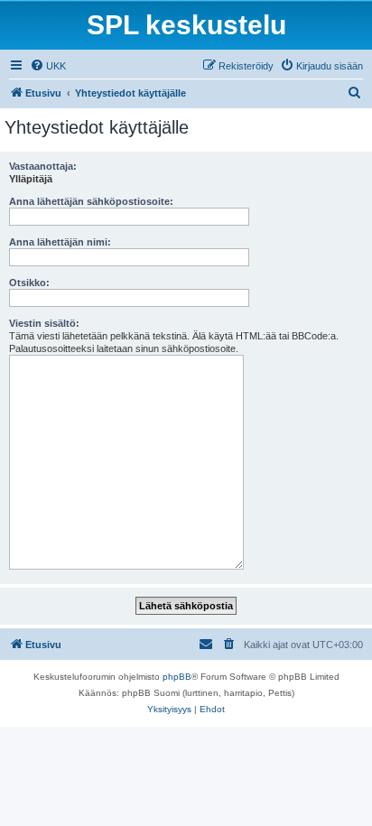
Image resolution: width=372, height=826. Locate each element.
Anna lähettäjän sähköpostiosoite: (91, 201)
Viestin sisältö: (44, 323)
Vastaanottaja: (43, 166)
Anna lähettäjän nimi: (60, 242)
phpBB (177, 677)
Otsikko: (29, 282)
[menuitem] (48, 66)
